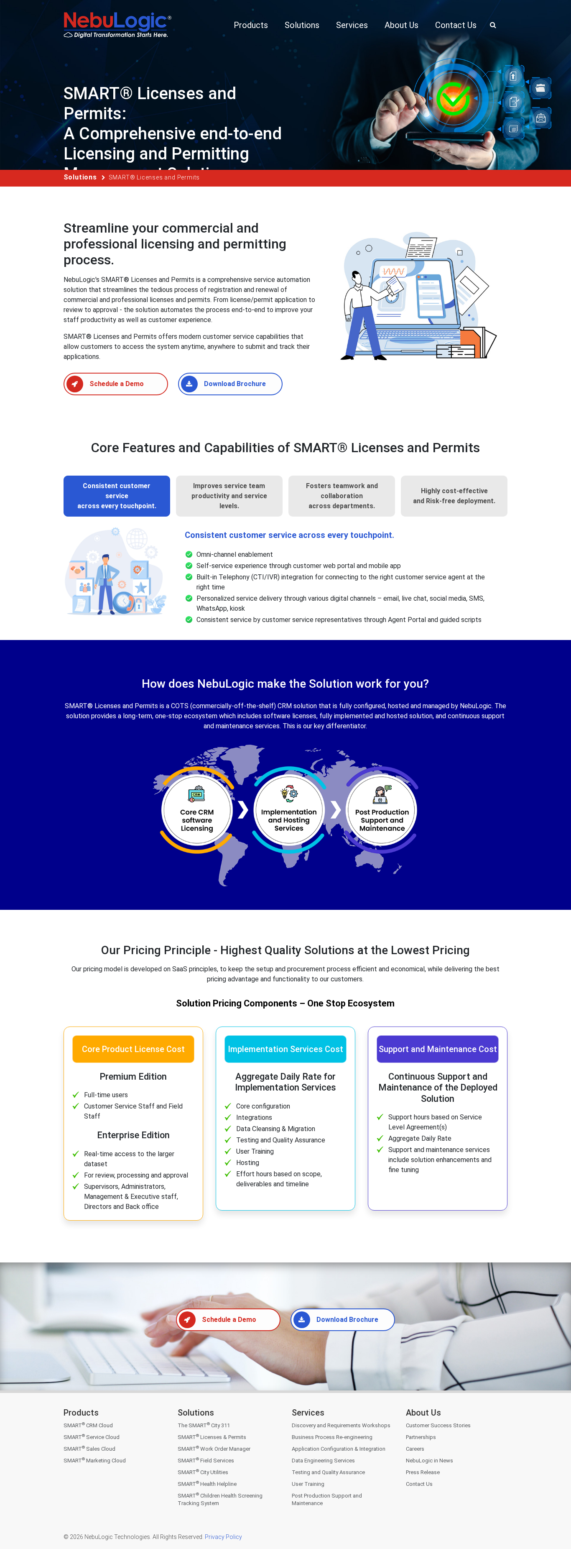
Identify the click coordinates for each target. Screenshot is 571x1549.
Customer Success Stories (438, 1425)
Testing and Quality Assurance (328, 1472)
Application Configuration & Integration (338, 1449)
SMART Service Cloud (92, 1437)
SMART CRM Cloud (88, 1425)
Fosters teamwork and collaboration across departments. (342, 496)
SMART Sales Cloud (89, 1449)
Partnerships (421, 1437)
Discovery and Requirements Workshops (341, 1425)
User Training (308, 1484)
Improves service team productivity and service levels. (229, 496)
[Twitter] (430, 1507)
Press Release (423, 1472)
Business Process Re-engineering (332, 1437)
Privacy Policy (223, 1537)
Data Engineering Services (323, 1460)
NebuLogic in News (429, 1460)
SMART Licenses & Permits (212, 1437)
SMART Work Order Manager (214, 1449)
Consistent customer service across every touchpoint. (116, 496)
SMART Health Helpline (207, 1484)
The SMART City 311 (204, 1425)
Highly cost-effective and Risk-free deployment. (454, 496)
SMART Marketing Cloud (95, 1460)
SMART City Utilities (203, 1472)
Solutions (80, 177)
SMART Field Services (206, 1460)
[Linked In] (448, 1507)
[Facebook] (413, 1507)
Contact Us (419, 1484)
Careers (415, 1449)
